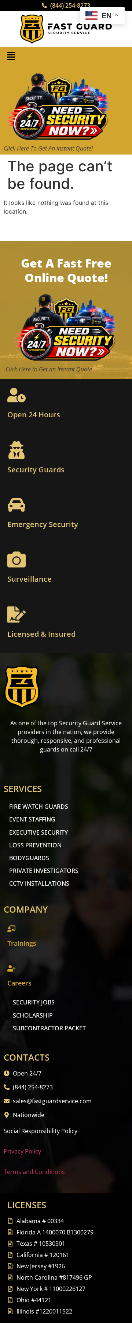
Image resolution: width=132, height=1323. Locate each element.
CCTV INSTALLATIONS (39, 883)
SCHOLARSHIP (33, 1015)
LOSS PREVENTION (35, 845)
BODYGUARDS (29, 858)
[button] (11, 56)
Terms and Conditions (34, 1172)
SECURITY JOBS (34, 1002)
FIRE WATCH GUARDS (38, 807)
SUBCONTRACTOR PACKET (49, 1028)
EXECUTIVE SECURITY (38, 832)
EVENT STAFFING (32, 819)
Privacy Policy (22, 1151)
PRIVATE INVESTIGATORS (43, 871)
